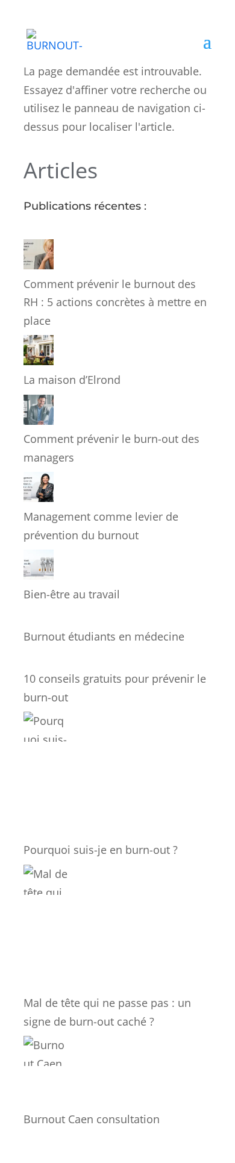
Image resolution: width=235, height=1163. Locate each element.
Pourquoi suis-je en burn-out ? (101, 849)
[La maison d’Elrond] (39, 353)
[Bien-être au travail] (39, 567)
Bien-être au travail (72, 594)
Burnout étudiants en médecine (104, 636)
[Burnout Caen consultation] (46, 1072)
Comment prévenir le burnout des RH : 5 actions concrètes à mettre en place (115, 302)
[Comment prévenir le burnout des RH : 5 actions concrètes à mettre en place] (39, 257)
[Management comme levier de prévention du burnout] (39, 489)
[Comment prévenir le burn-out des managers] (39, 412)
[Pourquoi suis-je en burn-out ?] (46, 776)
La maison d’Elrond (72, 379)
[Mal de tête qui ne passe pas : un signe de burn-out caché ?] (46, 929)
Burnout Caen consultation (92, 1119)
